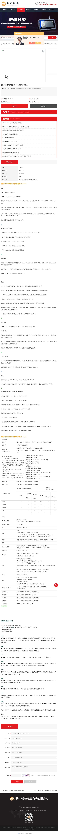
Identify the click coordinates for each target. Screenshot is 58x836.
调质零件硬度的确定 (8, 137)
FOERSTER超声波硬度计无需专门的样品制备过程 (16, 126)
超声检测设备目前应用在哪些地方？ (12, 148)
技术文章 (36, 9)
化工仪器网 (26, 829)
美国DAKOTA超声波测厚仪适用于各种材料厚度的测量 (17, 156)
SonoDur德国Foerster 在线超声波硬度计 (47, 790)
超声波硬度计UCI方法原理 (10, 141)
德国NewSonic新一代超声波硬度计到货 (13, 145)
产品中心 (21, 9)
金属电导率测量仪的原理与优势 (11, 152)
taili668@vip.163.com (33, 807)
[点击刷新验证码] (26, 775)
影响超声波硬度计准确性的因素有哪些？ (13, 130)
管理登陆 (32, 829)
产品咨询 (14, 106)
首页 (9, 43)
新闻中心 (28, 9)
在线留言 (44, 9)
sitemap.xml (47, 827)
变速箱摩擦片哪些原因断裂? (10, 134)
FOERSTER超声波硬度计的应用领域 (12, 123)
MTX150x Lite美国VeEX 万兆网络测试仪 (14, 790)
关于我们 (13, 9)
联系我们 (51, 9)
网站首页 (5, 9)
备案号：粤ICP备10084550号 (36, 827)
